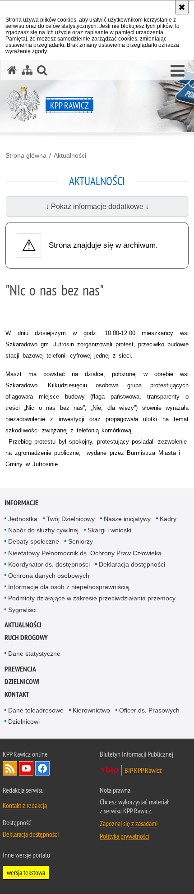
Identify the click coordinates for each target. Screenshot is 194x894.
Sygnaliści (22, 609)
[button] (178, 71)
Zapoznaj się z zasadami (128, 823)
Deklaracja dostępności (132, 564)
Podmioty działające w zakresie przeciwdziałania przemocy (92, 598)
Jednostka (22, 518)
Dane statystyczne (34, 653)
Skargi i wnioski (109, 530)
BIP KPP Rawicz (143, 770)
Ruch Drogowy (26, 637)
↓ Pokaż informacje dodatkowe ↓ (97, 206)
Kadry (168, 518)
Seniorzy (80, 541)
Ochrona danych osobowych (48, 575)
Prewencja (20, 669)
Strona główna (25, 155)
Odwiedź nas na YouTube (26, 768)
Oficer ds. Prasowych (149, 710)
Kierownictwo (91, 710)
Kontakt (17, 694)
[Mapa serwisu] (27, 70)
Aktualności (70, 155)
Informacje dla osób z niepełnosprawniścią (68, 586)
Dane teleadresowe (36, 710)
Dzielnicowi (24, 721)
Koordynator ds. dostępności (49, 564)
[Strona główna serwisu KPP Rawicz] (12, 70)
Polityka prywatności (124, 835)
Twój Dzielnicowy (70, 518)
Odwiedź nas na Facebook (42, 768)
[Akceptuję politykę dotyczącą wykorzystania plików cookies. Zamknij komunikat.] (182, 7)
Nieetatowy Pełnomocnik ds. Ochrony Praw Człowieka (85, 553)
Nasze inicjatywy (127, 518)
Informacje (21, 503)
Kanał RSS (10, 768)
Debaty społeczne (33, 541)
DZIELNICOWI (22, 681)
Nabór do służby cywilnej (43, 530)
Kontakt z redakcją (25, 805)
